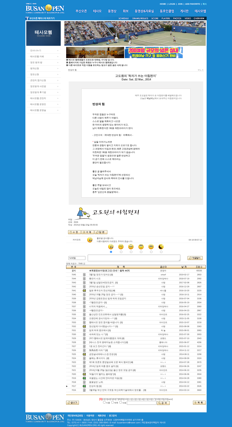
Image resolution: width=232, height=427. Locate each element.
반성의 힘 (93, 386)
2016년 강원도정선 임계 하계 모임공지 (107, 298)
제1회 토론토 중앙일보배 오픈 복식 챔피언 (109, 362)
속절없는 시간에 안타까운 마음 (104, 378)
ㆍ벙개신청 (33, 68)
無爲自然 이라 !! (97, 350)
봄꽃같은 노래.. (96, 382)
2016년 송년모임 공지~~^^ (102, 286)
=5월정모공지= (96, 302)
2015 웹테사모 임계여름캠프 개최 (105, 338)
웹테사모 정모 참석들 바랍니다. (104, 322)
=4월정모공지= (96, 310)
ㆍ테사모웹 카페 (36, 56)
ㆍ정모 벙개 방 (35, 62)
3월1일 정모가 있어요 (99, 274)
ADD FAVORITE (192, 4)
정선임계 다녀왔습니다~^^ (102, 326)
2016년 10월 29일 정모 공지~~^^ (104, 294)
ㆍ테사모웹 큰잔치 (37, 98)
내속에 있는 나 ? (97, 334)
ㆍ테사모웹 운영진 (37, 104)
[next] (170, 399)
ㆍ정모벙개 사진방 (37, 86)
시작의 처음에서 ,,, (98, 306)
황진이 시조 (95, 278)
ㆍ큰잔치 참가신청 (37, 80)
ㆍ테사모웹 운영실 (37, 110)
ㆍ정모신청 (33, 74)
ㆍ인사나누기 (34, 50)
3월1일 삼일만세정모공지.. (102, 282)
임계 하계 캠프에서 (98, 330)
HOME (163, 4)
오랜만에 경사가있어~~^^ (101, 318)
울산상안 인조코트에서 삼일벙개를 (106, 314)
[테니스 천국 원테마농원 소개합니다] (107, 342)
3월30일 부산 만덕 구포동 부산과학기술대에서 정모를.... (116, 390)
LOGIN (172, 4)
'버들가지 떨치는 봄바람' (101, 374)
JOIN (180, 4)
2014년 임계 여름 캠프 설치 (102, 366)
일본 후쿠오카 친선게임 (100, 290)
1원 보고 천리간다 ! (98, 346)
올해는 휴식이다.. (97, 358)
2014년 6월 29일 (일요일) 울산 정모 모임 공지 (110, 370)
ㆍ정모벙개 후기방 (37, 92)
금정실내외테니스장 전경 (101, 354)
